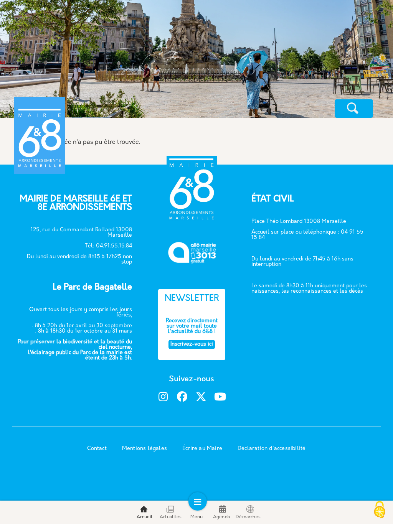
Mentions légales (144, 448)
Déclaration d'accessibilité (271, 448)
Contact (96, 448)
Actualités (171, 517)
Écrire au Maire (202, 448)
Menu (196, 517)
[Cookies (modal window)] (379, 510)
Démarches (248, 517)
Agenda (221, 517)
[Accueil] (78, 109)
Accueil (144, 517)
